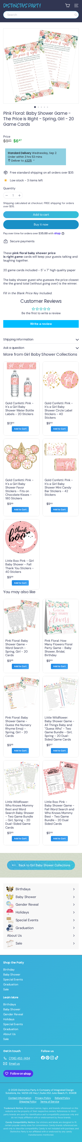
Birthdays (9, 1004)
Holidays (8, 1019)
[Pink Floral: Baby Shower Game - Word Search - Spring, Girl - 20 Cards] (21, 636)
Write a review (41, 324)
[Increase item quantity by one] (19, 195)
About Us (9, 1034)
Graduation (10, 984)
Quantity (9, 188)
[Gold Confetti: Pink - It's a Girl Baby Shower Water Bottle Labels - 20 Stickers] (21, 398)
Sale (6, 989)
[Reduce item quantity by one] (6, 195)
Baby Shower (11, 974)
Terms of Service (49, 1101)
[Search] (76, 14)
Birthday (8, 969)
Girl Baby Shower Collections (50, 354)
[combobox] (41, 14)
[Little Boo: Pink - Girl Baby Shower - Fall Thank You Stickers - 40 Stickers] (21, 554)
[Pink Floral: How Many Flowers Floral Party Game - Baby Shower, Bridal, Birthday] (61, 636)
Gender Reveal (13, 1014)
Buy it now (41, 224)
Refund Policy (62, 1098)
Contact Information (19, 1098)
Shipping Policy (27, 1101)
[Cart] (67, 5)
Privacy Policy (43, 1098)
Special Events (13, 979)
